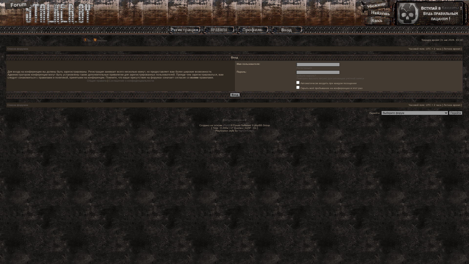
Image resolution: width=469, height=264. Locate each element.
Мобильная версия (234, 120)
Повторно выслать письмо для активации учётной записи (330, 78)
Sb (89, 40)
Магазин (101, 40)
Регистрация (304, 67)
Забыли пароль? (306, 75)
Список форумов (17, 48)
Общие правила (97, 80)
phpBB (227, 125)
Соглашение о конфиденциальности (131, 80)
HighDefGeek (246, 130)
